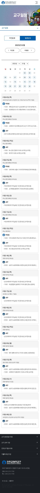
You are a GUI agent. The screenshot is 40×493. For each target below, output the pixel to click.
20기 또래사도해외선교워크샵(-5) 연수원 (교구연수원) (19, 134)
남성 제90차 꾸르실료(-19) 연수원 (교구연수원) (17, 281)
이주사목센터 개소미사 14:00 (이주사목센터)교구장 (20, 238)
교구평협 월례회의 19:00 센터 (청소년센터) (18, 189)
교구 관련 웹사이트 (7, 437)
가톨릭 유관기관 (6, 454)
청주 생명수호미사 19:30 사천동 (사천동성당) (19, 353)
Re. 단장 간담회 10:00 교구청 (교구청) (17, 150)
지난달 (12, 50)
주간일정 (12, 38)
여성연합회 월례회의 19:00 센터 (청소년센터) (19, 284)
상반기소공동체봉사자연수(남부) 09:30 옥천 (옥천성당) (20, 424)
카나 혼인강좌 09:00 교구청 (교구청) (17, 249)
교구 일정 (5, 28)
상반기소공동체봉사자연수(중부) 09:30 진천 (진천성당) (20, 388)
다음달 (27, 50)
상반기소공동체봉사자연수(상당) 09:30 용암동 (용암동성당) (20, 265)
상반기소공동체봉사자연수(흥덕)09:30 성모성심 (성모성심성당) (20, 369)
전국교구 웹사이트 (6, 448)
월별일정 (28, 38)
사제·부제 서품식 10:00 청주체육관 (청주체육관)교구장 (20, 169)
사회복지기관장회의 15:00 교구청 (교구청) (18, 372)
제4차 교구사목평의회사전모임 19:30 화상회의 (17, 405)
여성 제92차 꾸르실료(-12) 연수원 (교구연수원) (17, 186)
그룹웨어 (11, 481)
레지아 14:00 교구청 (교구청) (14, 153)
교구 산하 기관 (5, 443)
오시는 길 (4, 481)
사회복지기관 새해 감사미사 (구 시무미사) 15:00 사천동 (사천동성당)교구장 (20, 126)
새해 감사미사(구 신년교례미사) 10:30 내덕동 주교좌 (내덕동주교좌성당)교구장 (20, 107)
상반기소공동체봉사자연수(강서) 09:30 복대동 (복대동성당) (20, 408)
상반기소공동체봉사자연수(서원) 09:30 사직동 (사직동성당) (20, 320)
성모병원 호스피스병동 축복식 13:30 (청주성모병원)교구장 (20, 109)
